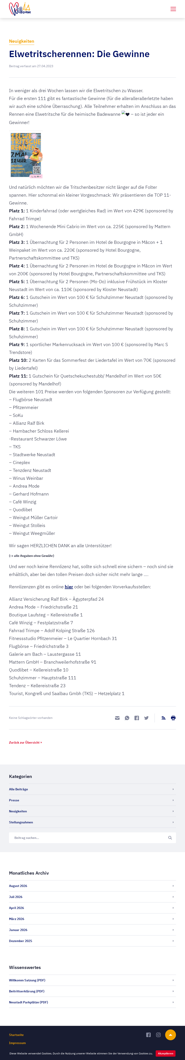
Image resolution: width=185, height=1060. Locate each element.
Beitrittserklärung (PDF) (26, 991)
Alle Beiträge (18, 789)
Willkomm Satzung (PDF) (27, 980)
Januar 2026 (18, 930)
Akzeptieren (165, 1053)
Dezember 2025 (20, 941)
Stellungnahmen (21, 822)
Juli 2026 (15, 897)
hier (69, 587)
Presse (14, 800)
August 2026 (18, 886)
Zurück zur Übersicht (24, 742)
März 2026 (16, 919)
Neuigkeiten (21, 41)
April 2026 (16, 908)
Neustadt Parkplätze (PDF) (28, 1002)
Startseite (16, 1035)
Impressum (17, 1043)
